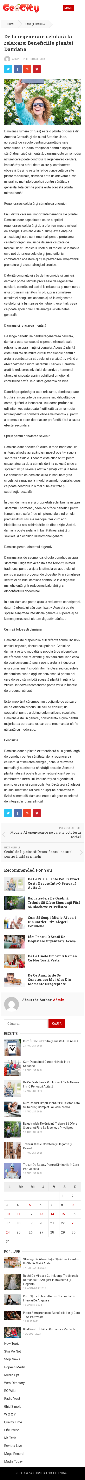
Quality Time (13, 1422)
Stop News (12, 1359)
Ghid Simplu (12, 1407)
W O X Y (10, 1414)
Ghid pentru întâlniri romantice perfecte (49, 1329)
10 (8, 1214)
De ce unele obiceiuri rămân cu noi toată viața (52, 958)
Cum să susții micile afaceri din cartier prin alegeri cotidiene (52, 921)
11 (18, 1214)
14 (52, 1214)
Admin (16, 59)
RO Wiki (9, 1391)
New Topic (11, 1344)
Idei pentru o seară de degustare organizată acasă (52, 938)
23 (74, 1223)
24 (8, 1232)
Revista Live (13, 1446)
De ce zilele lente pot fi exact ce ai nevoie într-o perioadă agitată (53, 883)
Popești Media (14, 1367)
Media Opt (11, 1375)
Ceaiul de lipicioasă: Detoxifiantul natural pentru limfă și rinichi (38, 854)
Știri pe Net (12, 1351)
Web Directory (14, 1383)
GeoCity (20, 1473)
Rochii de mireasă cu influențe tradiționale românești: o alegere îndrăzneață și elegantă (51, 1280)
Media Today (13, 1462)
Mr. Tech (10, 1438)
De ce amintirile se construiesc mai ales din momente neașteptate (49, 979)
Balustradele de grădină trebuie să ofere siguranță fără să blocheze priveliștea (54, 902)
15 (63, 1214)
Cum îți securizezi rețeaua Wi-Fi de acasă (50, 1041)
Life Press (12, 1430)
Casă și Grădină (35, 24)
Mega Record (14, 1454)
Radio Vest (12, 1399)
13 (41, 1214)
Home (10, 24)
